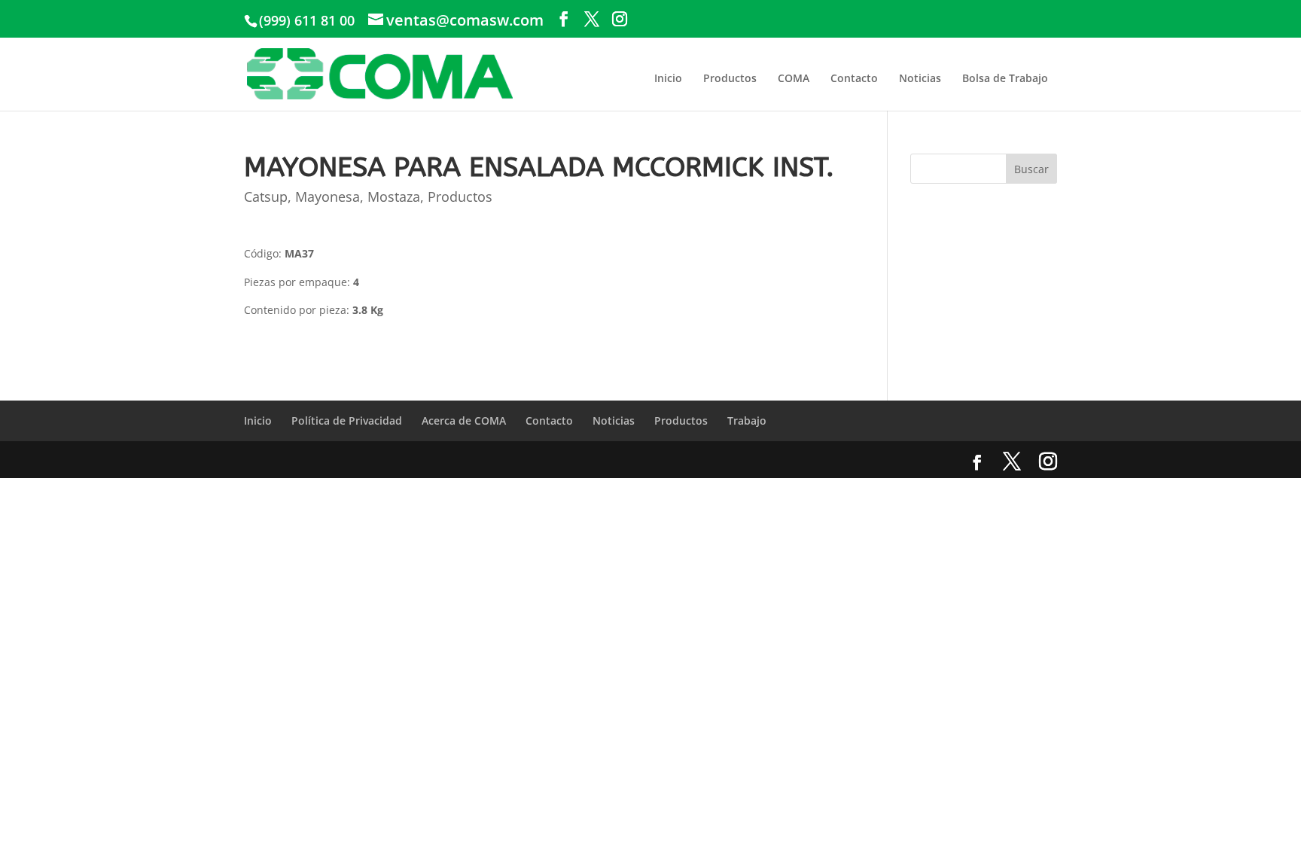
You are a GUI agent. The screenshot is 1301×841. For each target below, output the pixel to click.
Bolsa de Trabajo (1005, 78)
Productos (730, 78)
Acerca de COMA (464, 420)
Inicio (668, 78)
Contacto (854, 78)
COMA (793, 78)
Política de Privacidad (346, 420)
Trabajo (746, 420)
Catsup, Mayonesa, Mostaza (332, 196)
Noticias (920, 78)
